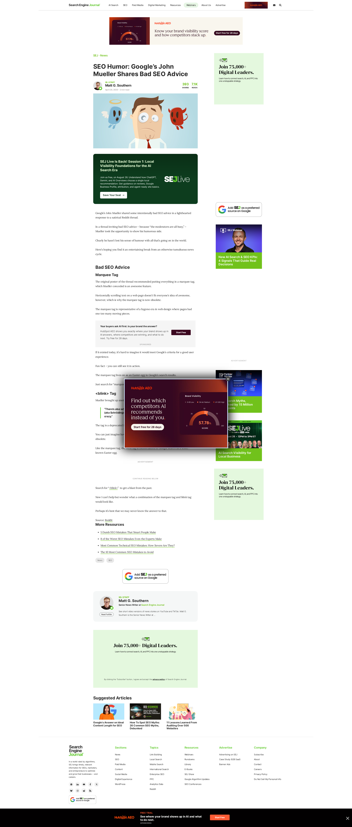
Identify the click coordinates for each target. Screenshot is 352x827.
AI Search (113, 5)
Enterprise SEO (157, 774)
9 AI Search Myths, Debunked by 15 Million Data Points (235, 404)
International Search (159, 769)
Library (188, 764)
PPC (152, 779)
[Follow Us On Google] (145, 576)
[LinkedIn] (77, 784)
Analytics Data (156, 784)
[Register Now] (239, 238)
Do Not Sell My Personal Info (267, 779)
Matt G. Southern (118, 85)
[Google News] (71, 784)
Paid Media (137, 5)
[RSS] (90, 790)
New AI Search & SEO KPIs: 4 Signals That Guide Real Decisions (238, 260)
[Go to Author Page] (97, 85)
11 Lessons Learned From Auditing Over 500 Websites (182, 725)
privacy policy (159, 679)
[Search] (280, 5)
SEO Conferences (193, 784)
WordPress (120, 784)
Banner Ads (224, 764)
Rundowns (190, 759)
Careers (258, 769)
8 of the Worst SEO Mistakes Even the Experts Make (131, 538)
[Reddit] (83, 790)
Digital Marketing (157, 5)
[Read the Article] (108, 711)
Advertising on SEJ (228, 754)
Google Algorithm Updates (197, 779)
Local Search (156, 759)
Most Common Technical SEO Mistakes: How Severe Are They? (138, 545)
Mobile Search (156, 764)
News (99, 560)
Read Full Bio (106, 614)
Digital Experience (123, 779)
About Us (206, 5)
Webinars (191, 5)
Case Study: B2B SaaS (229, 759)
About (257, 759)
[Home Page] (84, 5)
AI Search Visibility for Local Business (234, 454)
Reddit (108, 520)
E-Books (189, 769)
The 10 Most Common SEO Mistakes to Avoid (127, 552)
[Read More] (239, 383)
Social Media (121, 774)
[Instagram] (77, 790)
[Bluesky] (71, 790)
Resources (175, 5)
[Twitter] (96, 784)
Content (119, 769)
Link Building (156, 754)
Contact (257, 764)
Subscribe (259, 754)
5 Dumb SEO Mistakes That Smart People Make (128, 532)
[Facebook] (90, 784)
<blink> (113, 488)
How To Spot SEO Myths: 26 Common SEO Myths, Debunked (145, 725)
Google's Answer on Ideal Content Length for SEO (108, 724)
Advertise (220, 5)
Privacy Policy (260, 774)
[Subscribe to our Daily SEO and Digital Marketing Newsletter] (274, 5)
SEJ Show (189, 774)
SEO (125, 5)
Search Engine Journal (152, 604)
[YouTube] (83, 784)
